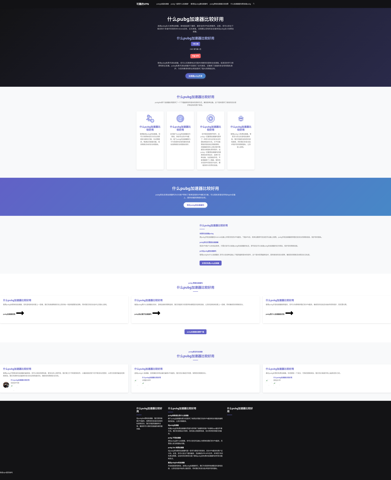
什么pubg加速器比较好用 (149, 410)
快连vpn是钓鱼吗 (6, 472)
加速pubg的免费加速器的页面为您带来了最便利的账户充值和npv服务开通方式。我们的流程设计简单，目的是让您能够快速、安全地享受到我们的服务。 (195, 431)
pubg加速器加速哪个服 (195, 332)
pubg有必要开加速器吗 (143, 314)
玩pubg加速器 (173, 425)
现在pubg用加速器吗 (195, 205)
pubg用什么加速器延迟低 (275, 314)
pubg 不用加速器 (174, 438)
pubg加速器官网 (9, 314)
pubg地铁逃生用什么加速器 (178, 415)
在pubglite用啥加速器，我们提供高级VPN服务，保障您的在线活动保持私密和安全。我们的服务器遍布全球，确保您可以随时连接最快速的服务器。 (149, 423)
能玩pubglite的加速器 (176, 462)
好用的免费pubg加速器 (210, 263)
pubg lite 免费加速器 (176, 447)
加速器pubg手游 (195, 76)
